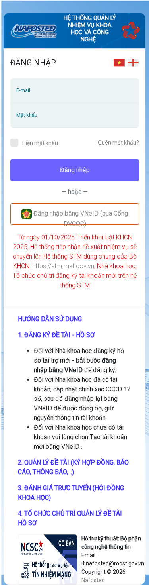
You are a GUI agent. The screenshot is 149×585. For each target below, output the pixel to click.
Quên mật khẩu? (118, 142)
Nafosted (93, 580)
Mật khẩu (26, 115)
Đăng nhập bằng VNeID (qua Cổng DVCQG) (80, 217)
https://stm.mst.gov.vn (63, 266)
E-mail (23, 90)
